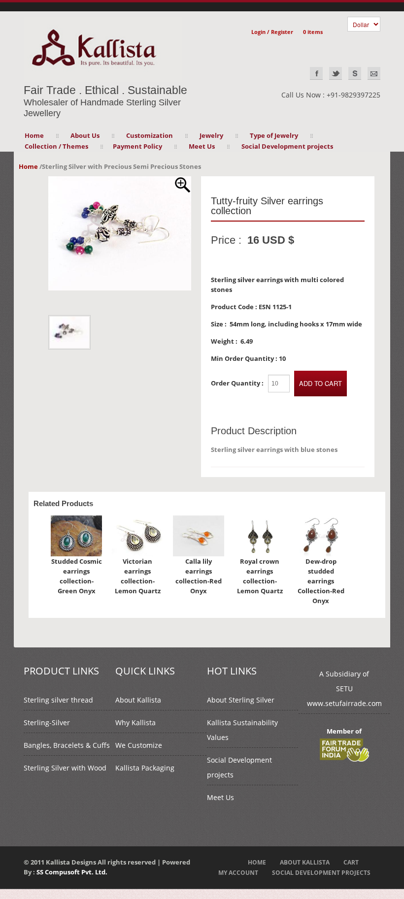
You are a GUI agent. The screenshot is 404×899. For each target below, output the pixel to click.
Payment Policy (137, 146)
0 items (313, 31)
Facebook (316, 73)
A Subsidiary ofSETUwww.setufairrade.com (344, 688)
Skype (354, 73)
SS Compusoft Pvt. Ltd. (71, 871)
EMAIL (374, 73)
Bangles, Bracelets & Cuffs (67, 745)
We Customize (138, 745)
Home (34, 135)
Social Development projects (287, 146)
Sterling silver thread (58, 700)
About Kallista (138, 700)
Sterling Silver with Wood (65, 767)
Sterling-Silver (47, 722)
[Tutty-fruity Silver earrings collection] (119, 181)
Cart (351, 862)
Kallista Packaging (144, 767)
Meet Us (220, 797)
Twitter (335, 73)
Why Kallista (135, 722)
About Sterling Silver (240, 700)
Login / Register (272, 31)
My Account (238, 872)
